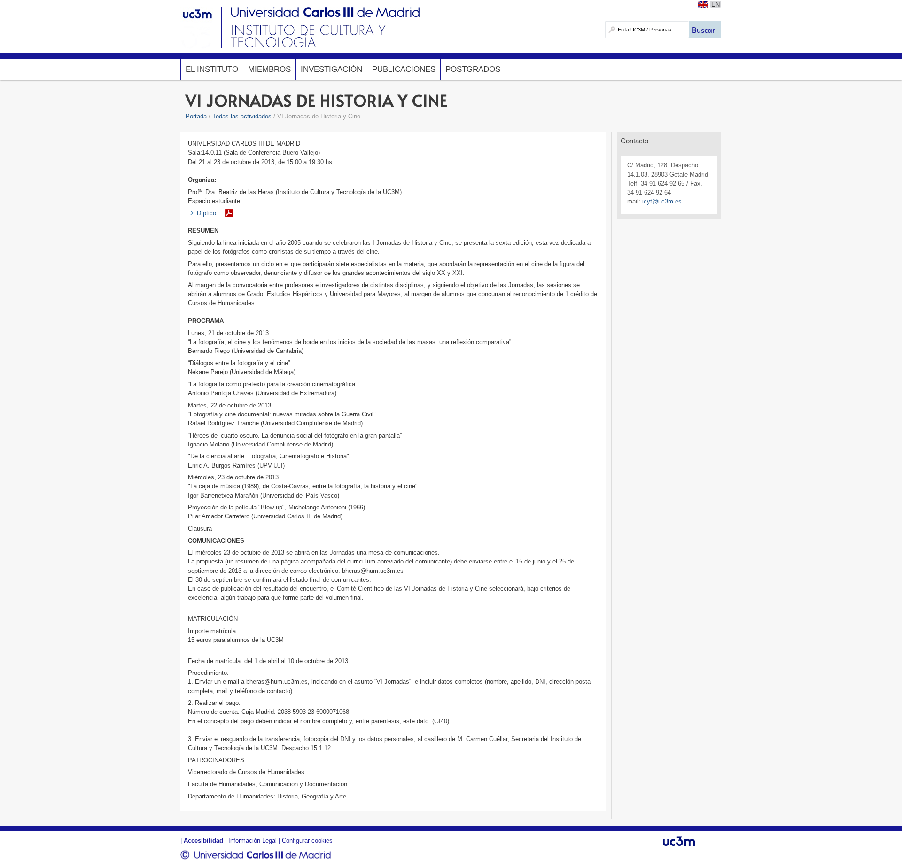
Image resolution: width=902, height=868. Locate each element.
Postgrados (472, 69)
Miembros (269, 69)
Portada (196, 116)
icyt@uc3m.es (662, 201)
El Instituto (212, 69)
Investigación (331, 69)
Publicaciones (403, 69)
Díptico (206, 213)
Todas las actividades (242, 116)
